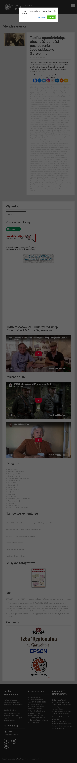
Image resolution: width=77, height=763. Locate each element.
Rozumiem (51, 17)
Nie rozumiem (42, 17)
